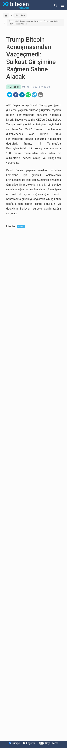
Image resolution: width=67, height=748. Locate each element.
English (30, 743)
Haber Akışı (20, 15)
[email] (40, 94)
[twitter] (9, 94)
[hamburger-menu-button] (62, 5)
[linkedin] (22, 94)
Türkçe (16, 743)
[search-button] (55, 5)
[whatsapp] (28, 94)
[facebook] (16, 94)
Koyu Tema (51, 743)
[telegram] (34, 94)
